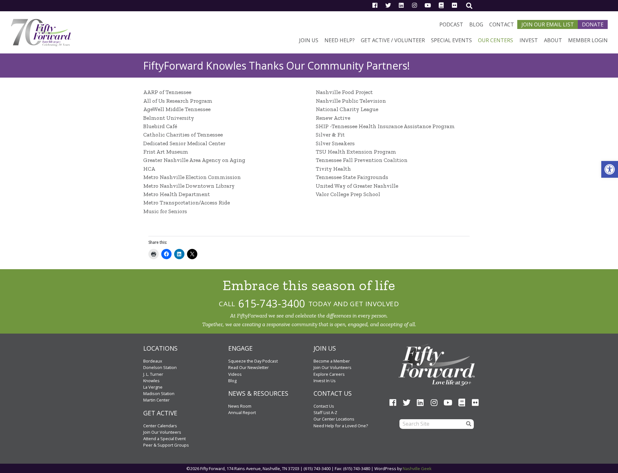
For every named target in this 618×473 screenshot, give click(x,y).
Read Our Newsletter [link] (248, 367)
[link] (609, 169)
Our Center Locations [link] (334, 419)
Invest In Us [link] (325, 380)
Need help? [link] (339, 40)
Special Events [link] (451, 40)
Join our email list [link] (547, 24)
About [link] (553, 40)
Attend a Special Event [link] (164, 438)
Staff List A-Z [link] (325, 412)
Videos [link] (235, 374)
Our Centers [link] (495, 40)
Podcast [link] (451, 24)
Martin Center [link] (156, 400)
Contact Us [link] (324, 406)
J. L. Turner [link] (153, 374)
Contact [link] (501, 24)
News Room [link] (239, 406)
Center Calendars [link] (160, 426)
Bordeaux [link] (152, 361)
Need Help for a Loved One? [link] (341, 426)
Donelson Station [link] (160, 367)
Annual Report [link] (242, 412)
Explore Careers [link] (329, 374)
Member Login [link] (588, 40)
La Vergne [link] (153, 387)
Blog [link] (476, 24)
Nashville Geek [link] (417, 468)
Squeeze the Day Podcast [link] (253, 361)
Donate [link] (593, 24)
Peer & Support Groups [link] (166, 445)
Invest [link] (529, 40)
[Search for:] (431, 424)
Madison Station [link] (158, 393)
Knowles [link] (151, 380)
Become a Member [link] (332, 361)
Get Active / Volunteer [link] (393, 40)
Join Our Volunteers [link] (162, 432)
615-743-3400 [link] (271, 303)
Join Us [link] (308, 40)
